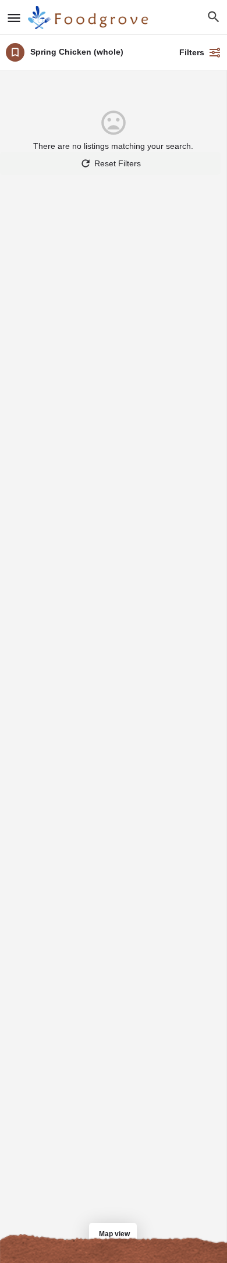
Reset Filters (117, 163)
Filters (191, 52)
